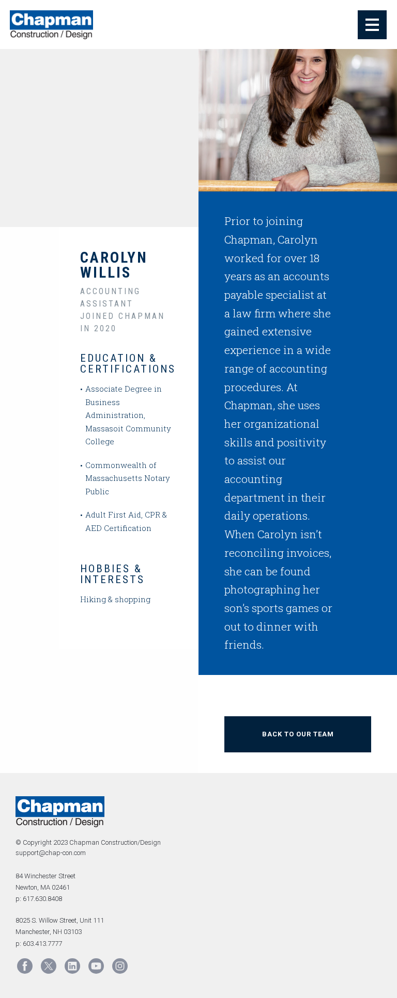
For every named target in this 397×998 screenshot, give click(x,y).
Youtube (96, 966)
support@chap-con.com (51, 853)
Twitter (48, 966)
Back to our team (298, 734)
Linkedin (72, 966)
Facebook (25, 966)
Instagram (120, 966)
